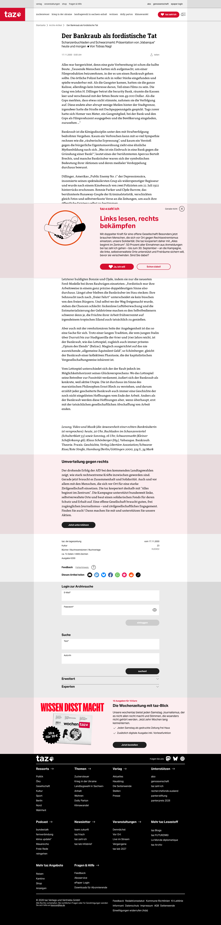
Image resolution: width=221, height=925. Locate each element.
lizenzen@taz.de (58, 905)
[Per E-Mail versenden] (89, 574)
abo (153, 776)
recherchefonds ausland (164, 791)
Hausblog (118, 781)
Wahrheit (41, 810)
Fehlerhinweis (82, 567)
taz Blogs (156, 830)
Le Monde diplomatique (164, 840)
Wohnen (79, 795)
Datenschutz (132, 905)
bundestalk (42, 829)
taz (45, 758)
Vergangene (119, 844)
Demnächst (119, 829)
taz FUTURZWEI (160, 835)
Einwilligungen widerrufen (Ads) (130, 910)
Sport (39, 795)
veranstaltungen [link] (52, 4)
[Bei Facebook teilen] (110, 574)
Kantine (40, 878)
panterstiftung (159, 795)
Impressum (146, 905)
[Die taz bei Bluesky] (175, 760)
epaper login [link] (177, 4)
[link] (43, 14)
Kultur (39, 791)
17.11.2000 (154, 541)
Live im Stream (121, 839)
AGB (157, 905)
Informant (118, 905)
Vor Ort (117, 834)
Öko (38, 781)
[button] (183, 14)
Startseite (41, 25)
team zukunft (81, 829)
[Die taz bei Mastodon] (168, 760)
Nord (39, 805)
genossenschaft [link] (161, 4)
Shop (39, 883)
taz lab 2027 (119, 848)
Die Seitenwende (122, 786)
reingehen (41, 853)
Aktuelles (118, 776)
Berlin (39, 800)
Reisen (40, 873)
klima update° (43, 839)
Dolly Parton (81, 800)
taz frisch (79, 834)
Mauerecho (42, 844)
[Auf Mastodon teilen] (96, 574)
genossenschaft (160, 781)
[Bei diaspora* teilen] (124, 574)
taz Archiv (156, 844)
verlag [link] (39, 4)
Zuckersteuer (81, 776)
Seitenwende (167, 905)
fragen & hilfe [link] (75, 4)
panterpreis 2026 (160, 800)
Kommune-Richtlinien (158, 900)
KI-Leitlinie (177, 900)
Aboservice (80, 877)
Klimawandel (81, 805)
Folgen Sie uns (157, 759)
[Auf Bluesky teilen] (103, 574)
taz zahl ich (157, 786)
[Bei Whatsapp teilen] (117, 574)
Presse (116, 795)
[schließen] (182, 209)
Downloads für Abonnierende (90, 887)
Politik (39, 776)
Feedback (80, 873)
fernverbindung (44, 834)
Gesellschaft (43, 786)
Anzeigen (41, 888)
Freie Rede (42, 848)
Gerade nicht (171, 208)
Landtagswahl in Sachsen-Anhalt (89, 789)
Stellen (117, 791)
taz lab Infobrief (83, 844)
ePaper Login (81, 882)
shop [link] (64, 4)
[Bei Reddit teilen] (131, 574)
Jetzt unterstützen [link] (78, 524)
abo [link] (149, 4)
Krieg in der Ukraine (85, 781)
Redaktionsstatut (135, 900)
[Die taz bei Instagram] (182, 760)
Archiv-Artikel (55, 25)
